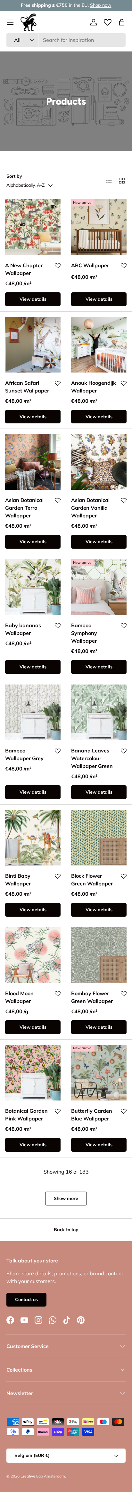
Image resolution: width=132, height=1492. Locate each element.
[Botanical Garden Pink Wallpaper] (33, 1072)
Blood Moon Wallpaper (19, 997)
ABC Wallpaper (90, 265)
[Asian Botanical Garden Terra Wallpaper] (33, 462)
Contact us (26, 1299)
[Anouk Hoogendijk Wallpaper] (99, 345)
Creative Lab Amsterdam (43, 1476)
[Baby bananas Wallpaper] (33, 587)
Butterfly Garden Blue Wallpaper (91, 1115)
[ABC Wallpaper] (99, 227)
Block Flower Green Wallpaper (92, 880)
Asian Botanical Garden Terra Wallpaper (24, 508)
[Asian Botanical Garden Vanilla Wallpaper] (99, 462)
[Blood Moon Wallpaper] (33, 955)
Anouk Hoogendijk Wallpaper (93, 387)
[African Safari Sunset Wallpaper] (33, 345)
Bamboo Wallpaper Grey (24, 754)
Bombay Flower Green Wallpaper (92, 997)
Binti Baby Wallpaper (18, 880)
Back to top (66, 1229)
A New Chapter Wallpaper (24, 269)
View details (33, 299)
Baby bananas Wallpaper (23, 629)
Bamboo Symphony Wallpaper (84, 633)
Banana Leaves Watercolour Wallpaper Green (92, 758)
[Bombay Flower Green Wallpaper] (99, 955)
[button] (122, 22)
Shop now (100, 5)
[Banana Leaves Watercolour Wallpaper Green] (99, 712)
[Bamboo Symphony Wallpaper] (99, 587)
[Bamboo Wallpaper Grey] (33, 712)
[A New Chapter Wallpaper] (33, 227)
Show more (66, 1198)
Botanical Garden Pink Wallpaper (26, 1115)
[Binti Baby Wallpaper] (33, 837)
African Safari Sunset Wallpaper (27, 387)
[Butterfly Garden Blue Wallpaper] (99, 1072)
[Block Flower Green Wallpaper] (99, 837)
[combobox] (66, 40)
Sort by (14, 176)
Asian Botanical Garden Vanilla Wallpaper (90, 508)
